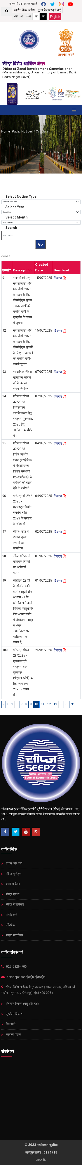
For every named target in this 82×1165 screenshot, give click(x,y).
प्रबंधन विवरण (14, 1014)
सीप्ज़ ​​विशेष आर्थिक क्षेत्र (23, 64)
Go (40, 244)
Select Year (14, 207)
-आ (15, 16)
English (55, 17)
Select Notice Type (21, 196)
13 (55, 704)
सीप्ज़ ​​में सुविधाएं (14, 904)
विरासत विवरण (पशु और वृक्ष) (22, 1004)
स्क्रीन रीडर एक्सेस (24, 10)
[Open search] (6, 11)
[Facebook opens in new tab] (5, 832)
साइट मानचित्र (14, 935)
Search (11, 228)
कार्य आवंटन (12, 884)
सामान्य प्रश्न (13, 1034)
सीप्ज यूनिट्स (13, 874)
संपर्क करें (11, 915)
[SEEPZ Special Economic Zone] (29, 40)
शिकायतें (10, 1024)
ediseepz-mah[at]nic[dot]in (25, 977)
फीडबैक (10, 925)
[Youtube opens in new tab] (26, 832)
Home (5, 131)
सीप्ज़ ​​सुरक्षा (12, 894)
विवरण (58, 278)
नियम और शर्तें (13, 863)
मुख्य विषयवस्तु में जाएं (49, 10)
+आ (28, 16)
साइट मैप (41, 1160)
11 (42, 704)
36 (73, 704)
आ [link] (36, 16)
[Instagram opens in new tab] (36, 832)
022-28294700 (16, 967)
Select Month (16, 217)
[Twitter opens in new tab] (15, 832)
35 (66, 704)
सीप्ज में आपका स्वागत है (23, 4)
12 (49, 704)
